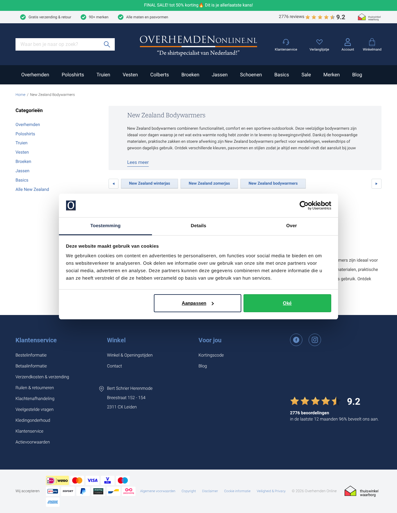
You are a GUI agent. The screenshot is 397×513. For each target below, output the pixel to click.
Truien (103, 75)
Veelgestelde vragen (35, 409)
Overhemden (35, 75)
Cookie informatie (237, 491)
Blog (357, 75)
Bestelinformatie (31, 355)
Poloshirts (73, 75)
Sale (306, 75)
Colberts (159, 75)
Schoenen (251, 75)
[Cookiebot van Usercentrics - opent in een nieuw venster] (304, 205)
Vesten (130, 75)
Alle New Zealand (32, 189)
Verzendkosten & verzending (42, 377)
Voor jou (209, 340)
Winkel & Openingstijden (130, 355)
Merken (331, 75)
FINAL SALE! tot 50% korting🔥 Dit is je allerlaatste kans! (198, 5)
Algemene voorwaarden (158, 491)
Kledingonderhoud (33, 420)
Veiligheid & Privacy (271, 491)
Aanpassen (194, 303)
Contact (114, 366)
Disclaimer (210, 491)
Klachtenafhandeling (35, 398)
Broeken (190, 75)
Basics (281, 75)
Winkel (116, 340)
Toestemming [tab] (105, 225)
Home (20, 94)
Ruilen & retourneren (35, 387)
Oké (287, 303)
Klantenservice (36, 340)
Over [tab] (291, 225)
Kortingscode (211, 355)
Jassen (220, 75)
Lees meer (138, 162)
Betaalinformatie (31, 366)
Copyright (188, 491)
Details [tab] (198, 225)
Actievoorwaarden (33, 442)
